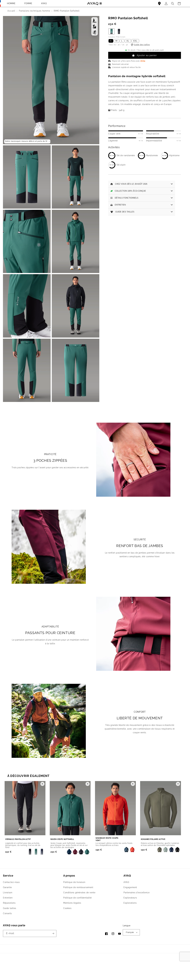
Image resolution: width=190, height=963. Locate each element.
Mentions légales (72, 903)
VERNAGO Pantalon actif (18, 839)
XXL (135, 41)
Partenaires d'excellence (136, 892)
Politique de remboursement (78, 887)
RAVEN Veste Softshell (62, 839)
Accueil (11, 11)
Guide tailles (9, 908)
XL (127, 41)
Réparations (9, 903)
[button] (179, 3)
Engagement (130, 887)
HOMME (11, 3)
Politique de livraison (74, 882)
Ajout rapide (38, 839)
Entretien (7, 898)
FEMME (28, 3)
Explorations (130, 903)
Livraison (7, 892)
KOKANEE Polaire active (153, 839)
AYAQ (44, 3)
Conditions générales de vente (79, 892)
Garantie (7, 887)
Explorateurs (130, 898)
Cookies (67, 908)
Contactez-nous (11, 882)
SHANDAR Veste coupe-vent (107, 839)
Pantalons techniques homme (34, 11)
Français (130, 932)
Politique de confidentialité (77, 898)
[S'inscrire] (53, 933)
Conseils (7, 913)
